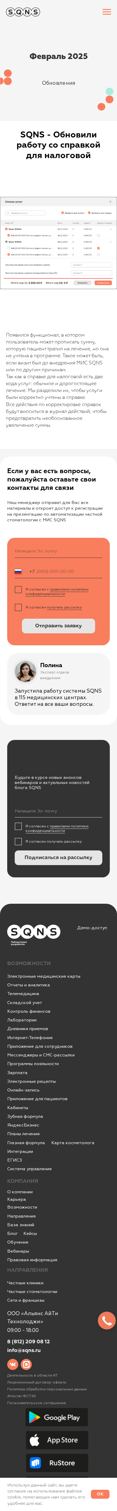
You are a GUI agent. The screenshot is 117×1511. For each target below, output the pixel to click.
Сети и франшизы (25, 1300)
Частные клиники (25, 1283)
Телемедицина (23, 994)
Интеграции (20, 1151)
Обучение (17, 1242)
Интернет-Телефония (29, 1038)
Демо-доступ (92, 928)
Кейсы (30, 1233)
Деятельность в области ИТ (32, 1375)
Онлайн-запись (23, 1090)
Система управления (29, 1169)
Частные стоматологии (32, 1292)
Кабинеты (17, 1108)
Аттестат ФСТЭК (21, 1396)
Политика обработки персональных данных (47, 1389)
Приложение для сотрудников (40, 1046)
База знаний (20, 1225)
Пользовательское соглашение (36, 1403)
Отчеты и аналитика (28, 985)
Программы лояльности (33, 1064)
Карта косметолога (72, 1143)
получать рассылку (64, 607)
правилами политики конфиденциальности (57, 591)
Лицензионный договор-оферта (36, 1382)
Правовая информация (32, 1260)
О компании (20, 1192)
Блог (12, 1233)
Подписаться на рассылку (58, 857)
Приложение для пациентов (37, 1099)
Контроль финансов (28, 1011)
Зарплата (17, 1073)
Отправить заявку (58, 626)
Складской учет (24, 1003)
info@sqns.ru (24, 1350)
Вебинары (18, 1251)
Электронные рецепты (31, 1081)
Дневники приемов (27, 1029)
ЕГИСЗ (14, 1160)
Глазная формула (26, 1143)
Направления (21, 1216)
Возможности (22, 1207)
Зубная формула (25, 1116)
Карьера (16, 1199)
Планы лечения (23, 1134)
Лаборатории (22, 1020)
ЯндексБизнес (23, 1125)
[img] (12, 1364)
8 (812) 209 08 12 (28, 1342)
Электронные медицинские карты (43, 976)
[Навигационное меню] (107, 12)
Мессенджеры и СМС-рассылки (41, 1055)
